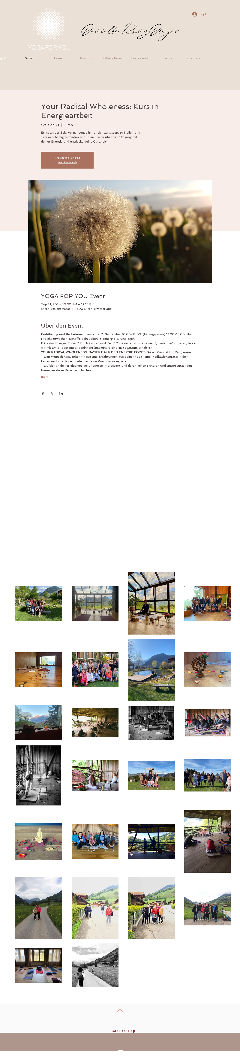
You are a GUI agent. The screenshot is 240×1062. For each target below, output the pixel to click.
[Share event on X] (52, 393)
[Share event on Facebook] (43, 393)
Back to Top (123, 1031)
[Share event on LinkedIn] (61, 393)
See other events (67, 162)
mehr (45, 376)
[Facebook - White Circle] (120, 1059)
